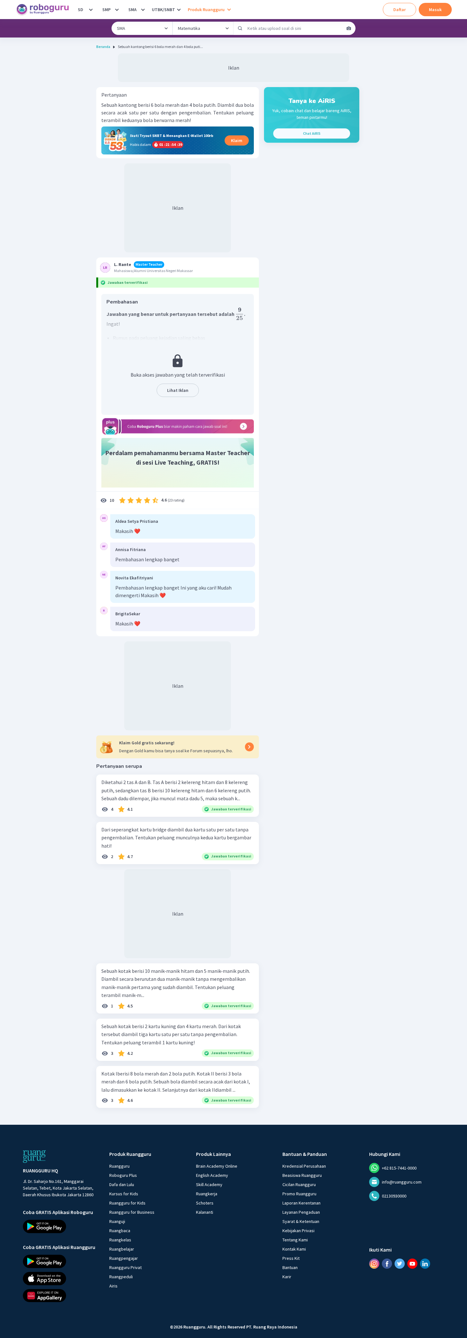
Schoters (204, 1203)
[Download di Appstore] (60, 1278)
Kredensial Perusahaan (304, 1166)
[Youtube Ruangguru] (412, 1264)
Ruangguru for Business (131, 1212)
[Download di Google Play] (60, 1226)
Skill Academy (209, 1184)
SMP (106, 9)
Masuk (435, 9)
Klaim (236, 140)
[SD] (91, 9)
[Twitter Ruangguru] (400, 1264)
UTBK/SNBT (163, 9)
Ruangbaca (119, 1230)
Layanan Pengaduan (301, 1212)
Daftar (399, 9)
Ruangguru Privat (125, 1267)
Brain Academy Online (216, 1166)
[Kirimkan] (240, 28)
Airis (113, 1286)
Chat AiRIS (312, 133)
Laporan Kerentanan (301, 1203)
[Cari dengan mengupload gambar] (348, 28)
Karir (286, 1277)
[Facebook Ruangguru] (387, 1264)
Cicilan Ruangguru (299, 1184)
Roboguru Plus (123, 1175)
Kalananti (204, 1212)
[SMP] (117, 9)
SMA (132, 9)
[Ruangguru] (34, 1156)
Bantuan (290, 1267)
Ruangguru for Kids (127, 1203)
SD (80, 9)
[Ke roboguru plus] (177, 426)
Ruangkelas (120, 1240)
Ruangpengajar (123, 1258)
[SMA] (143, 9)
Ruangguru (119, 1166)
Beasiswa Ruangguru (302, 1175)
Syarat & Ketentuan (300, 1221)
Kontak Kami (294, 1249)
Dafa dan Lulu (121, 1184)
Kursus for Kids (123, 1194)
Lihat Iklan (177, 390)
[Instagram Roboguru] (374, 1264)
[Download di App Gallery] (60, 1295)
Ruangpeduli (121, 1277)
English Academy (212, 1175)
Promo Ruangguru (299, 1194)
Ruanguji (117, 1221)
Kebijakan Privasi (298, 1230)
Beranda (103, 46)
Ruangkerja (206, 1194)
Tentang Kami (295, 1240)
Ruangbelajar (121, 1249)
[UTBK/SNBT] (179, 9)
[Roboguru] (44, 9)
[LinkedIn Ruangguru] (425, 1264)
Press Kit (291, 1258)
